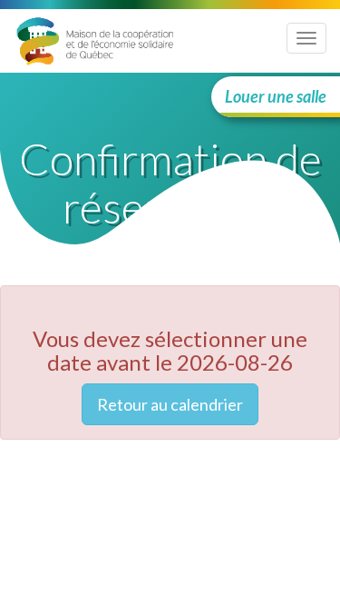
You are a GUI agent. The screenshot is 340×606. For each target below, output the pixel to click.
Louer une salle (275, 96)
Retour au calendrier (170, 404)
